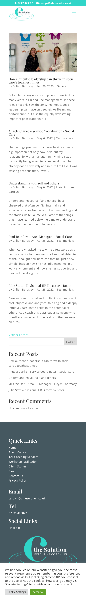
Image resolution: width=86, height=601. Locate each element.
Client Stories (17, 466)
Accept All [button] (38, 592)
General (62, 86)
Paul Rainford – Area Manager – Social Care (40, 237)
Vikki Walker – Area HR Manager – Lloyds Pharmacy (43, 384)
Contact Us (16, 476)
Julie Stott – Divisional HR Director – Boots (40, 285)
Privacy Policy (17, 480)
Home (12, 447)
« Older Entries (19, 335)
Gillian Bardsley (23, 86)
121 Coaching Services (23, 457)
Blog (11, 471)
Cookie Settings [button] (16, 592)
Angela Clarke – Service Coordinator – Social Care (41, 132)
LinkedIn (14, 528)
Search (70, 341)
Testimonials (64, 138)
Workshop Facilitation (23, 461)
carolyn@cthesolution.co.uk (27, 498)
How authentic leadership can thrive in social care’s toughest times (42, 80)
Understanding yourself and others (34, 183)
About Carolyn (18, 452)
